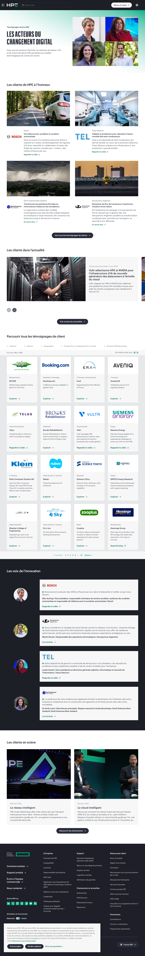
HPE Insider (114, 899)
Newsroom (81, 907)
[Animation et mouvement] (18, 918)
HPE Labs (47, 877)
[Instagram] (17, 903)
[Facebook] (26, 903)
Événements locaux (84, 902)
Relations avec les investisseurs (56, 892)
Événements (82, 893)
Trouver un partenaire (118, 924)
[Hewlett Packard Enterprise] (12, 5)
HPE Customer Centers (119, 894)
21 (81, 555)
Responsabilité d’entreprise (54, 872)
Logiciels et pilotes (84, 875)
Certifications (115, 919)
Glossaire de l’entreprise (119, 880)
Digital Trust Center (118, 863)
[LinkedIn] (8, 903)
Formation (114, 868)
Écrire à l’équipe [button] (15, 880)
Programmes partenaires (120, 929)
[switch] (17, 918)
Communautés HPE (118, 889)
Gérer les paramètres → (54, 946)
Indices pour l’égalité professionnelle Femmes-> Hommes (54, 908)
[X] (13, 903)
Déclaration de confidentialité (24, 941)
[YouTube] (30, 903)
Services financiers (117, 884)
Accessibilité (49, 863)
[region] (72, 279)
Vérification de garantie (86, 880)
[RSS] (35, 903)
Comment (16, 866)
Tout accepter (15, 946)
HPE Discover (82, 898)
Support (15, 872)
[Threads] (22, 903)
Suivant (88, 555)
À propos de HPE (50, 858)
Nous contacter (116, 858)
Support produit (83, 870)
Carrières (47, 868)
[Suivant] (14, 310)
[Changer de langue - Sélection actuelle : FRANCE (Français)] (136, 4)
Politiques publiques (52, 901)
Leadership (48, 897)
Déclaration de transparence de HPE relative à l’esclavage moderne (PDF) (57, 884)
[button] (3, 5)
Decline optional (34, 946)
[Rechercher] (23, 5)
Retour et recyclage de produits (89, 865)
